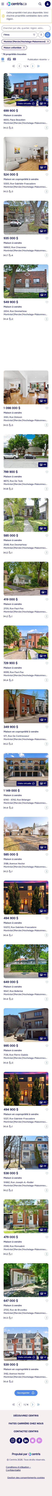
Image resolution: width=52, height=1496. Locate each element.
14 (45, 847)
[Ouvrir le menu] (2, 4)
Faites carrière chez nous (26, 1423)
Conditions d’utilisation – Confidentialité (18, 1469)
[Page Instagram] (13, 1440)
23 (45, 1229)
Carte (8, 59)
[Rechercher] (40, 4)
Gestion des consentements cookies (26, 1477)
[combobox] (26, 28)
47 (45, 231)
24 (45, 1038)
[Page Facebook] (19, 1440)
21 (45, 294)
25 (45, 103)
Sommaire (14, 59)
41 (45, 1357)
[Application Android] (39, 1440)
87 (45, 783)
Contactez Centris (26, 1431)
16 (45, 1293)
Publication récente (37, 59)
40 (44, 1102)
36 (45, 528)
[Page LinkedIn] (26, 1440)
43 (45, 910)
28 (45, 1166)
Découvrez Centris (26, 1415)
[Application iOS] (33, 1440)
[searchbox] (24, 28)
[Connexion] (48, 4)
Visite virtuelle (24, 103)
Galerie (2, 59)
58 (44, 655)
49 (44, 464)
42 (45, 400)
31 (45, 719)
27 (45, 167)
